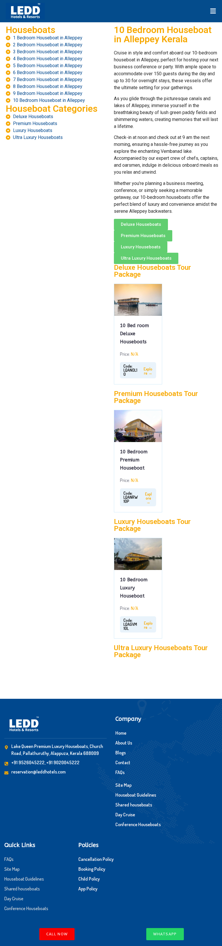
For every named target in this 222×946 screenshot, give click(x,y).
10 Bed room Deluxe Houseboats (134, 333)
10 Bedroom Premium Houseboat (133, 460)
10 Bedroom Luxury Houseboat (133, 588)
